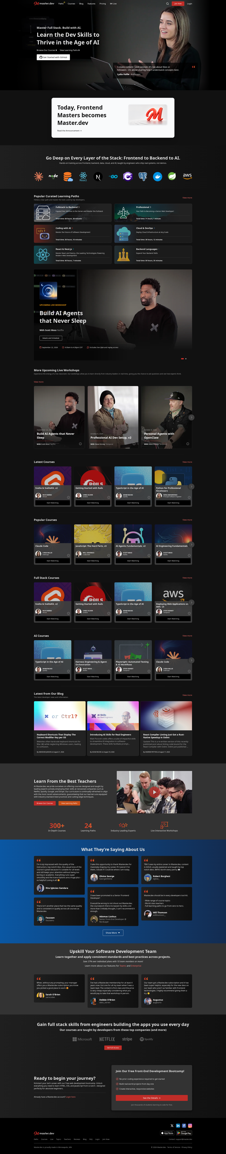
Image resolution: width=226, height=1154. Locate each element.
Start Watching (53, 503)
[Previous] (31, 417)
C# (128, 176)
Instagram (190, 1126)
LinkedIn (178, 1126)
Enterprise (136, 965)
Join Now (178, 3)
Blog (81, 3)
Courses (71, 3)
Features (91, 3)
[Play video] (154, 792)
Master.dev (44, 3)
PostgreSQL (142, 176)
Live (51, 1139)
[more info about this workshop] (80, 444)
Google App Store (184, 1133)
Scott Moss (45, 444)
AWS (187, 176)
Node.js (53, 176)
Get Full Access (113, 1048)
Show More (111, 932)
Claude (38, 176)
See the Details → (152, 1098)
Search (167, 3)
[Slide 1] (182, 358)
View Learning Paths (69, 50)
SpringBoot (172, 176)
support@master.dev (184, 1139)
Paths (61, 3)
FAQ (91, 1139)
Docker (157, 176)
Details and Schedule (50, 338)
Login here (70, 1097)
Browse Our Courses (46, 50)
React (83, 176)
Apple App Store (167, 1133)
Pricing (103, 3)
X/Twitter (172, 1126)
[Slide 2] (185, 358)
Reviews (77, 1139)
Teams (123, 965)
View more (187, 197)
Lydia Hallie (123, 74)
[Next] (191, 417)
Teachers (67, 1139)
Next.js (98, 176)
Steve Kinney (100, 444)
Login (189, 3)
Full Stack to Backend (68, 176)
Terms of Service (173, 1147)
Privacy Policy (187, 1147)
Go (113, 176)
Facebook (184, 1126)
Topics (58, 1139)
